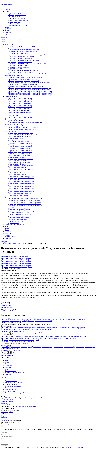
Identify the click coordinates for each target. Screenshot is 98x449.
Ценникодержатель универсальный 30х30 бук (23, 72)
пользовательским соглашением (76, 447)
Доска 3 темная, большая (16, 172)
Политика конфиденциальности (15, 372)
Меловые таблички (14, 16)
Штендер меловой (14, 114)
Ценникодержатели (14, 13)
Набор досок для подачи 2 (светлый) (20, 146)
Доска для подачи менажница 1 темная (21, 176)
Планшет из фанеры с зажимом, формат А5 (22, 84)
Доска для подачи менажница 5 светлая (21, 193)
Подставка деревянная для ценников (20, 62)
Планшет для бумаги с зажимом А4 (19, 214)
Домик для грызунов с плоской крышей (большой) (25, 204)
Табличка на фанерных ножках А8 (19, 112)
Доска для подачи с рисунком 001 (19, 195)
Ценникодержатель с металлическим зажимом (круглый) (27, 55)
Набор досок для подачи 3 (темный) (20, 148)
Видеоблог (8, 231)
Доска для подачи (14, 22)
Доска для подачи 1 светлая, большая (20, 159)
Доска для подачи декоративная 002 (20, 136)
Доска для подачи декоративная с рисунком (22, 134)
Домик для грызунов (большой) (18, 217)
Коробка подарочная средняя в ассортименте (23, 127)
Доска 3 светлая (13, 171)
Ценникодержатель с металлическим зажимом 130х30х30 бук (28, 74)
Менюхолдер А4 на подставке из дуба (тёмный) (24, 81)
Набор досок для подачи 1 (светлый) (20, 143)
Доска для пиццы (14, 179)
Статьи (7, 230)
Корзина (7, 34)
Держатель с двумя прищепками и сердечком (23, 70)
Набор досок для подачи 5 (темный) (20, 153)
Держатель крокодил (15, 69)
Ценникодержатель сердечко (17, 65)
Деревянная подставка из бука (18, 53)
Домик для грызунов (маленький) (19, 216)
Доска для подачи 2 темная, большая (20, 162)
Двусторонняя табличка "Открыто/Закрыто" (22, 211)
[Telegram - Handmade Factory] (4, 37)
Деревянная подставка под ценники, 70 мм (22, 48)
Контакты (8, 32)
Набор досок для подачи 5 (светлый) (20, 152)
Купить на (8, 304)
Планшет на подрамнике (16, 221)
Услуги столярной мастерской (18, 25)
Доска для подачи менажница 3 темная (21, 185)
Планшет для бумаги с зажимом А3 (19, 212)
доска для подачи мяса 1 (16, 140)
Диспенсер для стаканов (16, 121)
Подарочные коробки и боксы (18, 20)
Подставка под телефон (16, 207)
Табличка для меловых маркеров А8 (20, 98)
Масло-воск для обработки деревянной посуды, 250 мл (26, 198)
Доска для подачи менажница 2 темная (21, 181)
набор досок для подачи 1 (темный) (19, 141)
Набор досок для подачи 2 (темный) (20, 145)
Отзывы (7, 30)
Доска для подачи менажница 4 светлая (21, 190)
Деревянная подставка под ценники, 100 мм (22, 51)
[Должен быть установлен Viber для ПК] (10, 307)
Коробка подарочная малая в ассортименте (22, 129)
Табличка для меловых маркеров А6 (20, 117)
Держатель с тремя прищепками (18, 67)
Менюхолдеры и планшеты (17, 15)
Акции (7, 27)
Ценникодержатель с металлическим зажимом (23, 50)
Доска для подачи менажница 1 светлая (21, 178)
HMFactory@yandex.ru (8, 401)
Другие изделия (13, 23)
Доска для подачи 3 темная (17, 174)
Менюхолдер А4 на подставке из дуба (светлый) (24, 79)
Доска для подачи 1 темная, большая (20, 155)
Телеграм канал (6, 420)
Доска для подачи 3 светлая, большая (20, 169)
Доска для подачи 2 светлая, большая (20, 166)
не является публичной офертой (26, 406)
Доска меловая (13, 115)
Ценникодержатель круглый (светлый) (21, 56)
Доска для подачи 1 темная (17, 157)
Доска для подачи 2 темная (17, 164)
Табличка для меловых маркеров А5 (20, 101)
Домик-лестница (13, 223)
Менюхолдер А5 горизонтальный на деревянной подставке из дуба (30, 91)
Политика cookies (10, 237)
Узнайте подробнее (7, 412)
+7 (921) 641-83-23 (7, 311)
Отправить (5, 445)
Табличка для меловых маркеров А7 (20, 100)
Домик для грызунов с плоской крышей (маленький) (25, 200)
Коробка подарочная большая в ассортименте (23, 126)
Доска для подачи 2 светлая (17, 167)
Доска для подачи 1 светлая (17, 160)
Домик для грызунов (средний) (18, 219)
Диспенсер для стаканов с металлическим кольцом (25, 122)
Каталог (7, 9)
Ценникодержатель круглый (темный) (20, 58)
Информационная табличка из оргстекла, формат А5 (25, 77)
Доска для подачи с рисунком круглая (20, 133)
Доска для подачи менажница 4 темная (21, 188)
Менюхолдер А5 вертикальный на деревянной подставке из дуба (29, 82)
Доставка (8, 29)
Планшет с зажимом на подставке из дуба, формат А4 (26, 86)
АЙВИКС (15, 408)
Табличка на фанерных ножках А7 (19, 110)
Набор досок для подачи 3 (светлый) (20, 150)
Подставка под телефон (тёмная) (19, 209)
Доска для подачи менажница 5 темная (21, 192)
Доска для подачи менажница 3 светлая (21, 186)
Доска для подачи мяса (15, 138)
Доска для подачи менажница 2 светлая (21, 183)
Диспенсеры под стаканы (16, 18)
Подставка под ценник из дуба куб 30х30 (21, 46)
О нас (6, 8)
